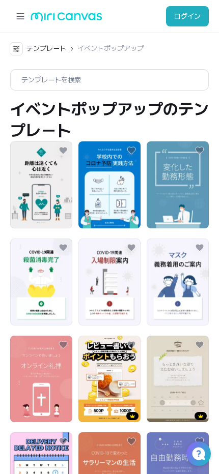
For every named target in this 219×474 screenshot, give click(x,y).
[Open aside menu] (20, 16)
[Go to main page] (66, 19)
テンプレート (46, 48)
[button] (198, 453)
